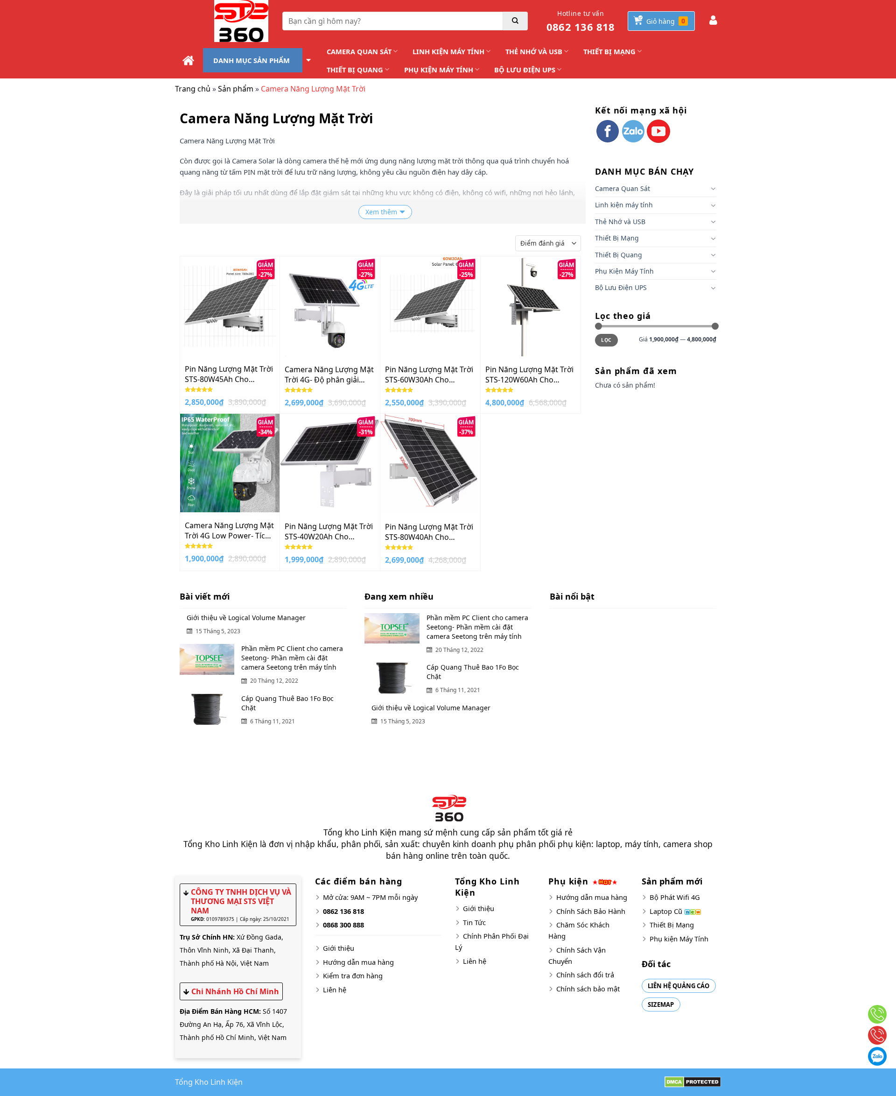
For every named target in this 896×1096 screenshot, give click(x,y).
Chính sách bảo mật (588, 988)
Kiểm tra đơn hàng (353, 975)
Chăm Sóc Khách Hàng (578, 930)
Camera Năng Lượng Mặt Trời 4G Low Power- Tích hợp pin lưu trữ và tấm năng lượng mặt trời (229, 530)
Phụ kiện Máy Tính (679, 938)
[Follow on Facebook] (607, 131)
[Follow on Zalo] (633, 131)
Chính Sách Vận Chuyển (577, 955)
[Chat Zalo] (877, 1056)
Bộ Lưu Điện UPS (524, 69)
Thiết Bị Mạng (609, 51)
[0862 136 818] (877, 1014)
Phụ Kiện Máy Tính (438, 69)
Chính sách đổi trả (585, 974)
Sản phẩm (235, 89)
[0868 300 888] (877, 1035)
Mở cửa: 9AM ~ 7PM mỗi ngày (370, 897)
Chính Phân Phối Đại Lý (492, 941)
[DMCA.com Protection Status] (693, 1082)
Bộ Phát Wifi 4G (675, 897)
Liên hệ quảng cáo (678, 986)
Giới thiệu (338, 948)
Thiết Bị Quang (355, 69)
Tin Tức (474, 922)
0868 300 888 (343, 924)
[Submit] (515, 21)
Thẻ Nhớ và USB (533, 51)
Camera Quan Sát (359, 51)
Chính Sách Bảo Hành (590, 911)
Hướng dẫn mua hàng (358, 962)
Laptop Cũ (666, 911)
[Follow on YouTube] (658, 131)
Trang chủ (192, 89)
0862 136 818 (580, 21)
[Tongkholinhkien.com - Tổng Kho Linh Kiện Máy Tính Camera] (221, 21)
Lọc (606, 340)
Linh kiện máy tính (448, 51)
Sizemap (661, 1004)
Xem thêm (381, 211)
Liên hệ (334, 989)
